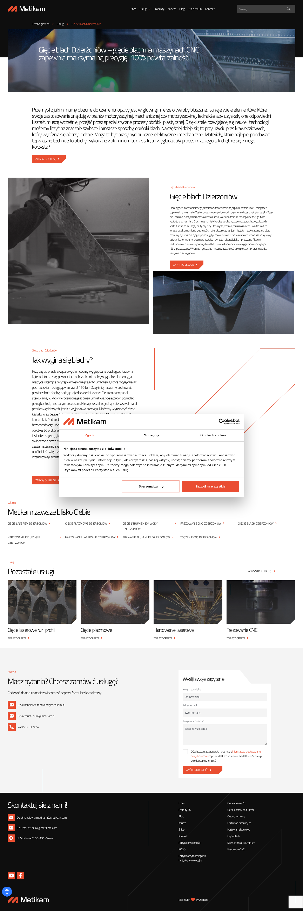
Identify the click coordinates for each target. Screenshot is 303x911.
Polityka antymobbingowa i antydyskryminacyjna (192, 858)
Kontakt (210, 9)
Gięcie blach (233, 836)
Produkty (159, 9)
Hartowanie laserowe (238, 829)
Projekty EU (195, 9)
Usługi (143, 9)
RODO (182, 849)
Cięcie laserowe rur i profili (240, 809)
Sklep (181, 829)
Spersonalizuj (149, 486)
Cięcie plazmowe (236, 816)
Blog (182, 9)
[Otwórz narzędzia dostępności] (7, 892)
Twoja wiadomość (193, 721)
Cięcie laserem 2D (236, 803)
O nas (133, 9)
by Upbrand (202, 899)
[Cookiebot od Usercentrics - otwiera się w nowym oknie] (222, 422)
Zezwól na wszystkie (210, 486)
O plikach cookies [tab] (213, 435)
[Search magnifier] (288, 9)
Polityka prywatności (189, 842)
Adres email (190, 705)
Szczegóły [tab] (151, 435)
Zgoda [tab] (89, 435)
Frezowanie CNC (236, 849)
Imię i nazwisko (192, 689)
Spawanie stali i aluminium (241, 842)
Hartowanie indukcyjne (239, 823)
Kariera (172, 9)
